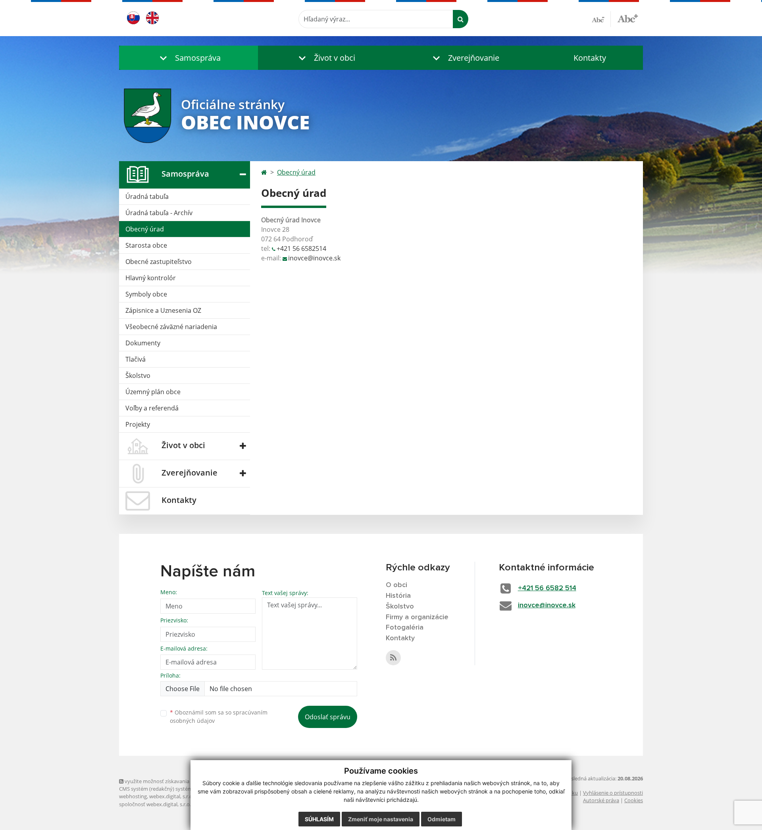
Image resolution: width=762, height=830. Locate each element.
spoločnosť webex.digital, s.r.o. (155, 804)
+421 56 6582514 (301, 248)
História (398, 595)
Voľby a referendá (152, 408)
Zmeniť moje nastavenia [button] (380, 819)
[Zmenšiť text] (601, 19)
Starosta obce (146, 245)
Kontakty (589, 57)
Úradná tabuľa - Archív (158, 212)
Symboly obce (146, 294)
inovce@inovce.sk (314, 258)
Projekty (137, 424)
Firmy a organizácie (417, 617)
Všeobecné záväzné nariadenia (171, 326)
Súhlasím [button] (319, 819)
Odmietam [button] (441, 819)
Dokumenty (142, 343)
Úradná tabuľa (147, 196)
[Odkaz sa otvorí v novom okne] (393, 657)
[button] (188, 58)
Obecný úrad (144, 229)
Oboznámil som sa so (218, 716)
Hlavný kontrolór (150, 277)
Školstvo (137, 375)
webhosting (133, 796)
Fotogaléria (404, 627)
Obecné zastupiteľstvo (158, 261)
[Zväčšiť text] (627, 17)
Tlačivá (135, 359)
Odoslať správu (327, 717)
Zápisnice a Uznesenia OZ (163, 310)
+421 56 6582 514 (547, 588)
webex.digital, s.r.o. (171, 796)
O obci (396, 585)
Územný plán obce (153, 391)
